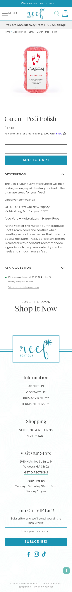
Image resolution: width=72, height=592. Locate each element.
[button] (5, 13)
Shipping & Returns (36, 430)
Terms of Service (36, 404)
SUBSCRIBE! (36, 541)
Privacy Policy (36, 398)
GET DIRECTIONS (36, 472)
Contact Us (36, 392)
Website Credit (43, 587)
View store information (23, 287)
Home (7, 32)
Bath (31, 32)
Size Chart (36, 436)
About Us (36, 386)
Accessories (19, 32)
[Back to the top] (66, 570)
